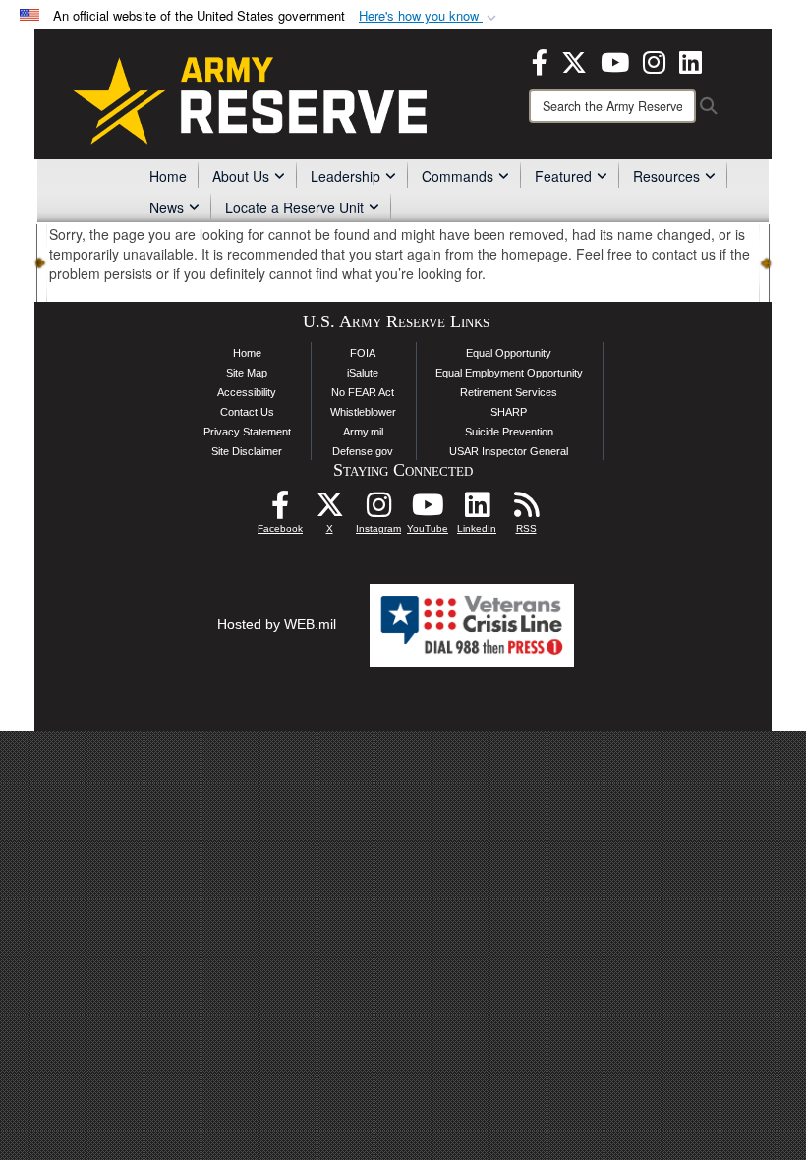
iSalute (362, 372)
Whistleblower (363, 412)
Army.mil (363, 431)
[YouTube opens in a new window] (615, 60)
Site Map (246, 372)
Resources (666, 176)
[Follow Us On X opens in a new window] (329, 510)
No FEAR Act (362, 392)
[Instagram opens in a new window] (654, 60)
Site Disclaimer (246, 451)
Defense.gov (362, 451)
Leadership (345, 176)
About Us (240, 176)
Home (168, 176)
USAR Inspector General (508, 451)
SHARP (508, 412)
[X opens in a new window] (574, 60)
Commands (457, 176)
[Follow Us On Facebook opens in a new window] (280, 510)
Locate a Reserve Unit (294, 207)
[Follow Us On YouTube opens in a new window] (427, 510)
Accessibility (246, 392)
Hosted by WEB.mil (276, 624)
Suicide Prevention (509, 431)
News (166, 207)
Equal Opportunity (508, 353)
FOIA (362, 353)
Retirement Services (508, 392)
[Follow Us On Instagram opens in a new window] (378, 510)
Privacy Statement (247, 431)
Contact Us (247, 412)
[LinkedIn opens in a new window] (690, 60)
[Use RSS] (525, 510)
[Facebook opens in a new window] (539, 60)
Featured (563, 176)
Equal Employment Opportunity (509, 372)
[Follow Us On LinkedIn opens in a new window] (476, 510)
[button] (429, 16)
